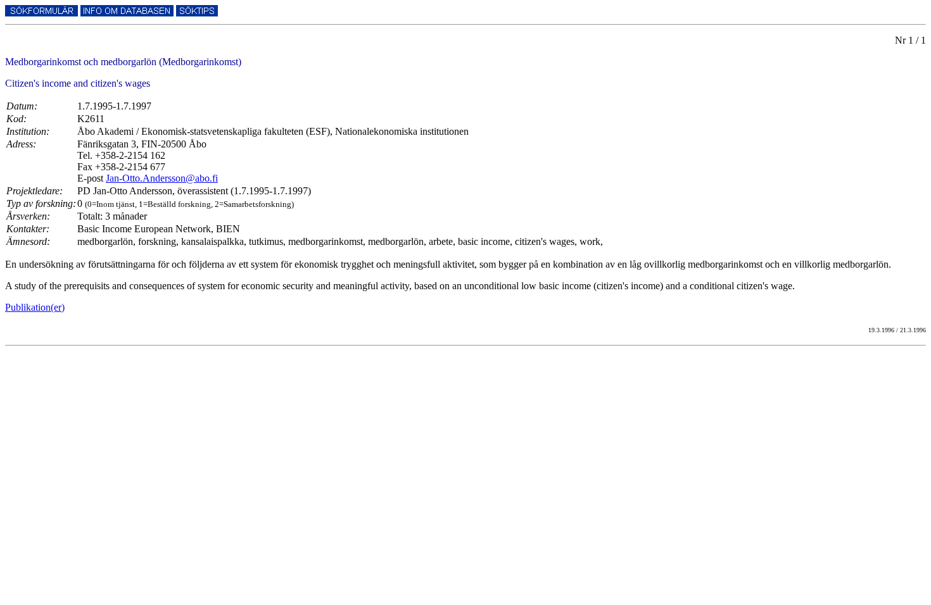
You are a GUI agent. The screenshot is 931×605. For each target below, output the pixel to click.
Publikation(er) (35, 307)
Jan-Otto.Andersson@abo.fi (162, 178)
